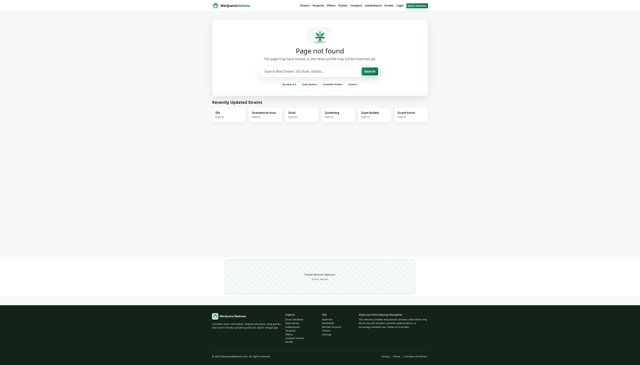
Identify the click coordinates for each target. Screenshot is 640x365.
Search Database (417, 5)
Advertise (327, 319)
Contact (352, 84)
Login (400, 5)
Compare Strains (294, 338)
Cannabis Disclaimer (415, 356)
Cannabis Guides (332, 84)
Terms (396, 356)
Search (370, 71)
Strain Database (294, 319)
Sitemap (326, 334)
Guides (389, 5)
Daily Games (309, 84)
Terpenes (318, 5)
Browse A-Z (289, 84)
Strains (305, 5)
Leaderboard (373, 5)
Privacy (386, 356)
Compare (356, 5)
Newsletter (328, 323)
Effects (331, 5)
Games (343, 5)
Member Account (331, 327)
